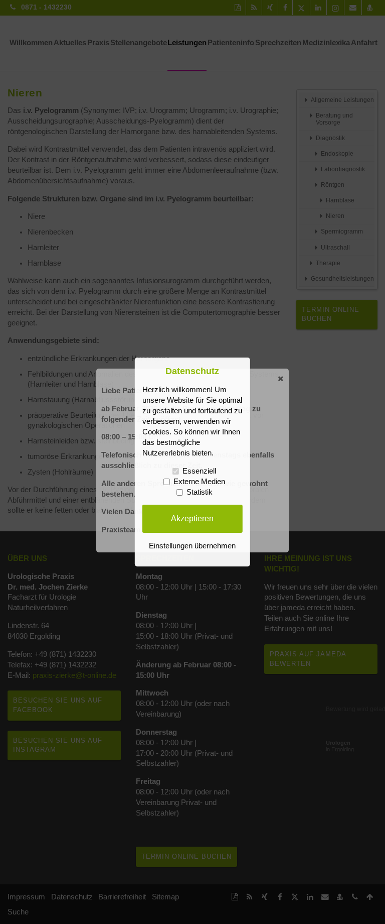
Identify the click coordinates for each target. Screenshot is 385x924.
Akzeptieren (192, 518)
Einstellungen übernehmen (192, 546)
